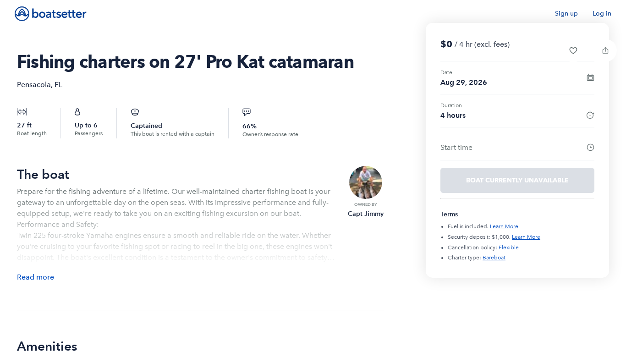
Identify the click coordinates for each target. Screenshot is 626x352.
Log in (602, 13)
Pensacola (34, 84)
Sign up (566, 13)
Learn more (504, 226)
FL (58, 84)
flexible (509, 247)
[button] (573, 50)
